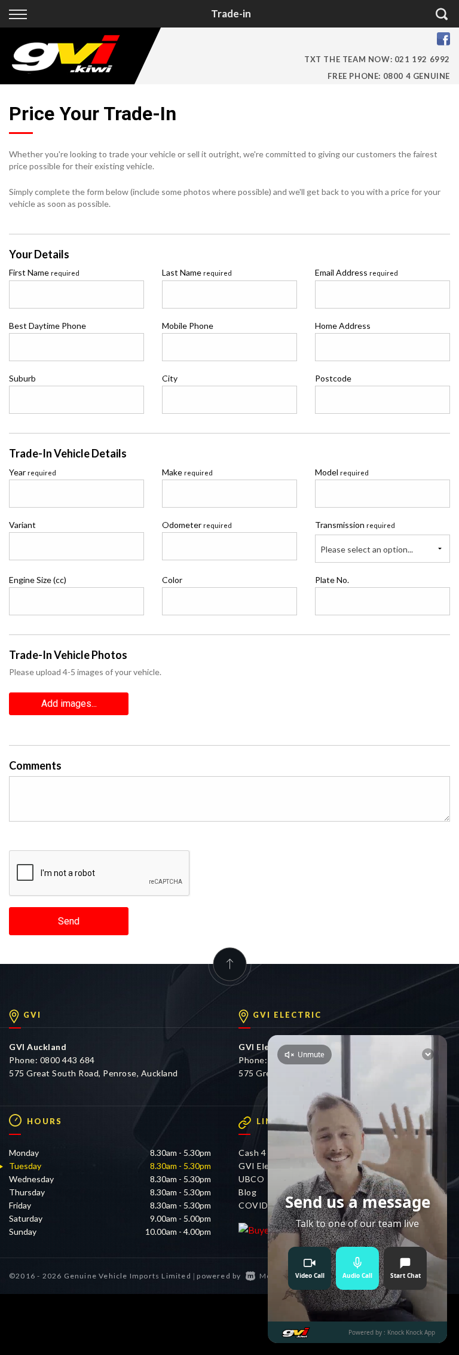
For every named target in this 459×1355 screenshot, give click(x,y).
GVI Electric (262, 1166)
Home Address (343, 326)
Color (172, 580)
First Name (44, 272)
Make (187, 472)
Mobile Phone (187, 326)
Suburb (22, 378)
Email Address (356, 272)
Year (32, 472)
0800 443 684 (67, 1060)
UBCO (251, 1179)
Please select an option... (366, 549)
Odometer (197, 525)
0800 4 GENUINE (416, 76)
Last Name (197, 272)
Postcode (333, 378)
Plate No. (332, 580)
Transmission (355, 525)
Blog (247, 1192)
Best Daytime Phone (47, 326)
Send (68, 921)
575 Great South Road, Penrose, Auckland (93, 1073)
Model (342, 472)
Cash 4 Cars (262, 1153)
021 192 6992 (422, 59)
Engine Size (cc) (37, 580)
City (170, 378)
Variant (22, 525)
